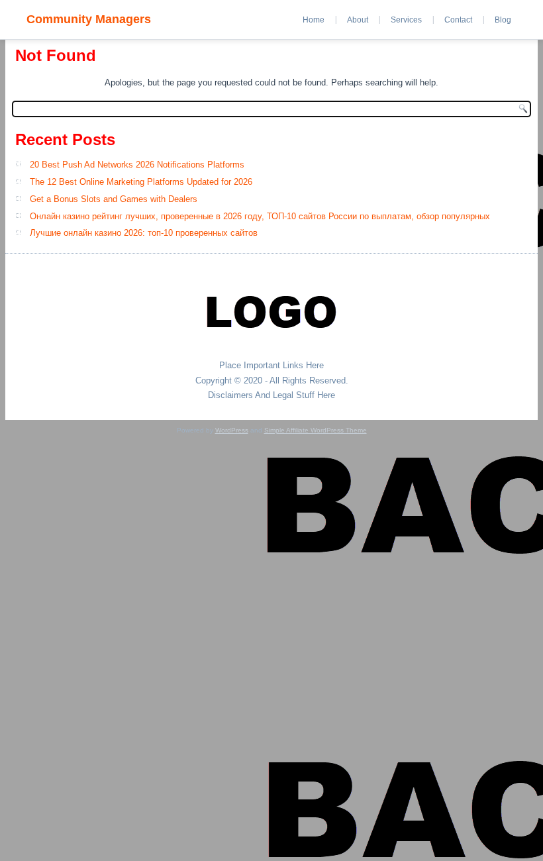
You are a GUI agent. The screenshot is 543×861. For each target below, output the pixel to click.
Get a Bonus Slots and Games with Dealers (113, 199)
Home (313, 20)
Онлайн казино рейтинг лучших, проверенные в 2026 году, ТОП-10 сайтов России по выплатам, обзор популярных (260, 216)
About (357, 20)
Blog (503, 20)
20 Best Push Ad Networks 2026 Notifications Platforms (137, 165)
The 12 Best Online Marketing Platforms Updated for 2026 (141, 182)
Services (406, 20)
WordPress (231, 430)
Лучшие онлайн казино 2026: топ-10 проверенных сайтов (144, 233)
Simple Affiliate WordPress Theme (315, 430)
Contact (458, 20)
